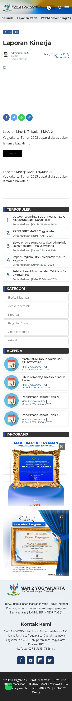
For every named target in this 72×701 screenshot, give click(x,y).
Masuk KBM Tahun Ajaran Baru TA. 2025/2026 (42, 360)
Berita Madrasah (22, 224)
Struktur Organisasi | (16, 680)
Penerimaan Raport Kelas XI (40, 397)
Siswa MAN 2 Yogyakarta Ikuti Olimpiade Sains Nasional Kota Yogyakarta (39, 244)
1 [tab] (35, 500)
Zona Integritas (18, 332)
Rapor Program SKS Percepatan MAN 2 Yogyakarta (39, 258)
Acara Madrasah (19, 306)
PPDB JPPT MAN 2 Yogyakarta (33, 231)
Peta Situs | (61, 680)
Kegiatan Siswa (18, 323)
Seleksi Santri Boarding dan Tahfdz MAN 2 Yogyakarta (40, 273)
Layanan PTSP (27, 18)
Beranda (7, 18)
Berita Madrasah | (16, 684)
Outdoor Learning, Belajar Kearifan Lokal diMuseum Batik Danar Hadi (39, 218)
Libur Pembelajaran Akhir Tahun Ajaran (43, 378)
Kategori (16, 289)
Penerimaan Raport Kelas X (40, 415)
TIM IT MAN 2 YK (40, 688)
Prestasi (13, 314)
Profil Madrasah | (42, 680)
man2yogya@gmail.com (36, 653)
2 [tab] (37, 500)
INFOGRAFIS (17, 434)
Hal (15, 32)
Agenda (14, 351)
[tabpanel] (36, 472)
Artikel (12, 340)
